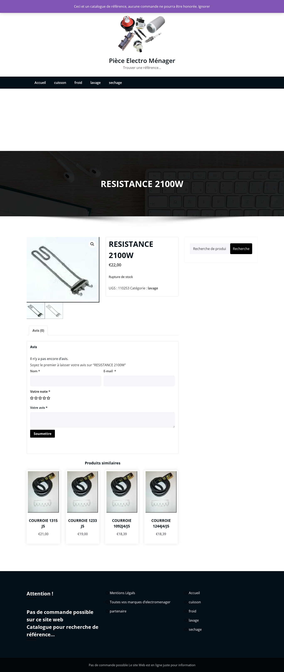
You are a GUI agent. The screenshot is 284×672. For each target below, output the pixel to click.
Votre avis (38, 407)
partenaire (118, 611)
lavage (95, 82)
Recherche (241, 248)
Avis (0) (38, 330)
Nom (35, 371)
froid (78, 82)
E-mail (110, 371)
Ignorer (204, 6)
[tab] (38, 330)
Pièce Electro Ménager (142, 60)
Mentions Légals (122, 593)
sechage (115, 82)
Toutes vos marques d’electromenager (140, 602)
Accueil (40, 82)
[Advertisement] (142, 120)
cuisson (60, 82)
